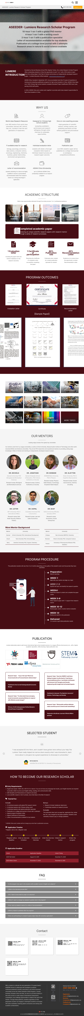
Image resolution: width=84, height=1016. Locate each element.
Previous (4, 754)
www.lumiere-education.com (56, 76)
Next (80, 754)
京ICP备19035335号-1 (59, 1014)
